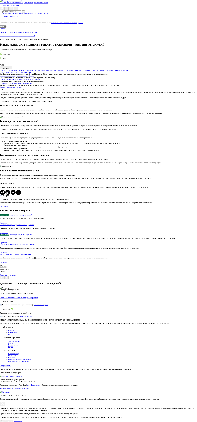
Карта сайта (12, 355)
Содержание (5, 68)
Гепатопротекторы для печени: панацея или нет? (17, 83)
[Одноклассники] (18, 192)
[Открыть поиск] (2, 8)
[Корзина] (1, 19)
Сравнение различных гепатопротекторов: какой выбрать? (20, 79)
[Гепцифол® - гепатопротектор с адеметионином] (11, 376)
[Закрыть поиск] (7, 8)
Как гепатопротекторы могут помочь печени (79, 70)
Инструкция (33, 3)
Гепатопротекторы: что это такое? (33, 70)
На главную (18, 421)
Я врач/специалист (7, 421)
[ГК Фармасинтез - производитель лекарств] (5, 392)
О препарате (4, 3)
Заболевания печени (16, 3)
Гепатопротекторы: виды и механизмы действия (17, 76)
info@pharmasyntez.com (20, 388)
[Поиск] (23, 11)
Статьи (26, 3)
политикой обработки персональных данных (67, 23)
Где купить (4, 206)
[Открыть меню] (11, 8)
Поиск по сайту (13, 354)
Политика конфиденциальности (19, 359)
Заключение (124, 70)
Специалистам (13, 5)
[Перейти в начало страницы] (2, 404)
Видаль (10, 347)
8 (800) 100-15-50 (6, 388)
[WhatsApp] (7, 192)
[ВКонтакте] (13, 192)
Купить (5, 5)
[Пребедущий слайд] (2, 277)
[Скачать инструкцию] (39, 298)
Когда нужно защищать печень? (11, 87)
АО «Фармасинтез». (34, 385)
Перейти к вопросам (41, 305)
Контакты (11, 357)
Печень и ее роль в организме (10, 70)
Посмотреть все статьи (8, 275)
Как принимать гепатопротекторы (108, 70)
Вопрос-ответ (43, 3)
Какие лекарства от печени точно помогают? (16, 72)
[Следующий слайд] (7, 277)
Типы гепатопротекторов (54, 70)
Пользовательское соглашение (18, 361)
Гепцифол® (12, 330)
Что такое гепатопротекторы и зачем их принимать (18, 244)
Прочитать (4, 223)
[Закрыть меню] (16, 8)
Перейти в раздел (26, 316)
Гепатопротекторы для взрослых (20, 235)
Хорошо (3, 26)
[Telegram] (2, 192)
